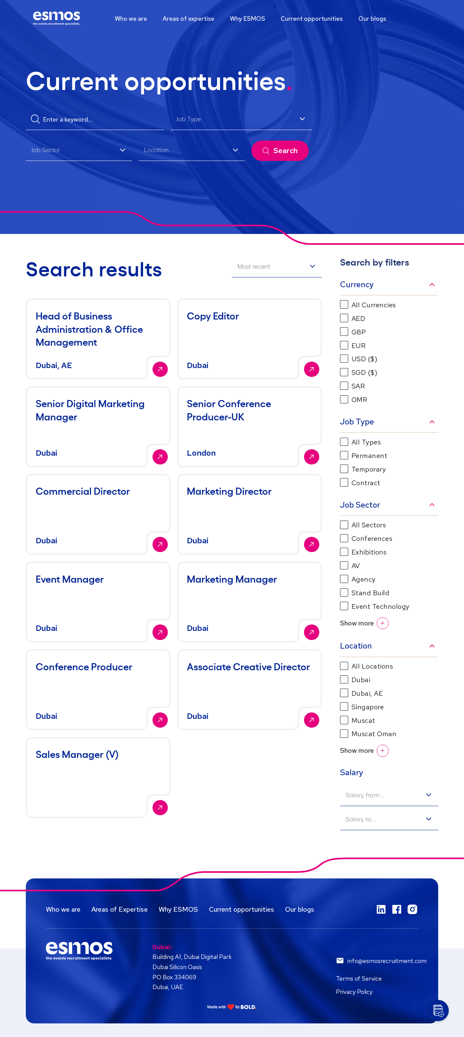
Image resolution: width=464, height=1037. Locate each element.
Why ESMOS (247, 18)
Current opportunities (312, 18)
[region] (232, 18)
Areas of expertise (188, 18)
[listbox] (241, 120)
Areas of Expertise (119, 909)
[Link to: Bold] (232, 1007)
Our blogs (372, 18)
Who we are (131, 18)
